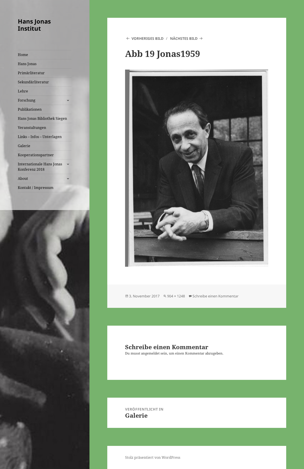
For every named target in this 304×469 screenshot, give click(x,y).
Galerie (24, 145)
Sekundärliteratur (33, 82)
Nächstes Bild (184, 38)
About (23, 178)
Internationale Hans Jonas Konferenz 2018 (40, 167)
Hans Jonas (27, 63)
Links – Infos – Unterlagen (40, 136)
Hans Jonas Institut (34, 24)
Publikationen (30, 109)
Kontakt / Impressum (35, 187)
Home (23, 54)
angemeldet (150, 353)
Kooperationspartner (36, 154)
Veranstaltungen (32, 127)
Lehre (23, 91)
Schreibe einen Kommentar (216, 296)
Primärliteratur (31, 72)
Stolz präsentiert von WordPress (152, 457)
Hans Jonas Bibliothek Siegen (42, 118)
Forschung (26, 100)
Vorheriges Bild (148, 38)
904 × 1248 (176, 296)
